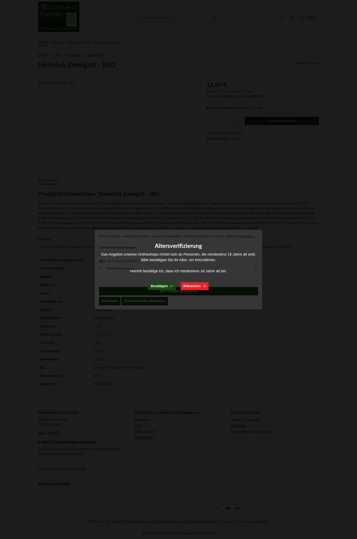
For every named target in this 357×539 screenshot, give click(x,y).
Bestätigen (159, 286)
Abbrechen (192, 286)
